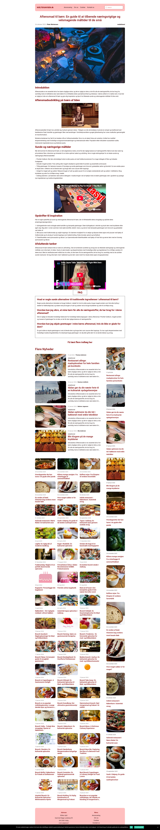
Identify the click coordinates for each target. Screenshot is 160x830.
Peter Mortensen (52, 24)
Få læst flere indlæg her (80, 342)
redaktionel (121, 24)
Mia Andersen (82, 431)
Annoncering (68, 7)
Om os (76, 7)
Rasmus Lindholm (83, 382)
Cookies (82, 7)
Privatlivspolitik (139, 827)
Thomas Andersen (81, 355)
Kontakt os (90, 7)
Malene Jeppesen (83, 406)
